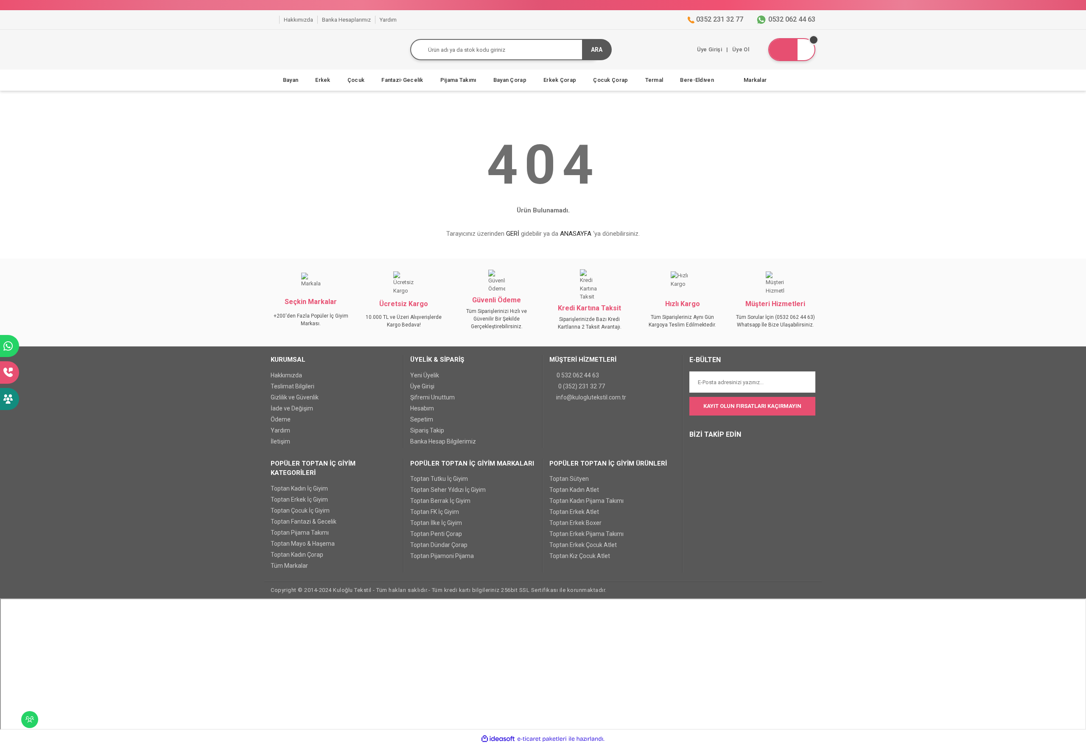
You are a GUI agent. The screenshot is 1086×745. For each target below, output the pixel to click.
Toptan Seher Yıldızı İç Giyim (448, 489)
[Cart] (791, 49)
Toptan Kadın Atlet (574, 489)
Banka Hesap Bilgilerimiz (443, 441)
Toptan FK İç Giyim (434, 511)
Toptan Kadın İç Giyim (299, 488)
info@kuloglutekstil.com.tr (591, 397)
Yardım (280, 430)
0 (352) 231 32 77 (581, 386)
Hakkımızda (286, 375)
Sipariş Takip (427, 430)
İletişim (280, 441)
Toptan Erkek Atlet (574, 511)
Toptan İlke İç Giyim (436, 522)
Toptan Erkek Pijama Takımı (586, 533)
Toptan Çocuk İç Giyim (300, 510)
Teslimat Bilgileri (292, 386)
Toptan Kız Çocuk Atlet (579, 555)
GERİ (512, 233)
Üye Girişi (422, 386)
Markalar (755, 80)
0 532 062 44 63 (578, 375)
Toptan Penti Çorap (436, 533)
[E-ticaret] (542, 738)
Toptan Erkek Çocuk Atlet (583, 544)
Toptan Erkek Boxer (575, 522)
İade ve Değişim (292, 408)
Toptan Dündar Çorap (438, 544)
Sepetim (421, 419)
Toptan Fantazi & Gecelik (303, 521)
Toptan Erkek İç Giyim (299, 499)
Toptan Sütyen (569, 478)
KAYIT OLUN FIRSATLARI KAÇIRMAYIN (752, 406)
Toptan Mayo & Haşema (303, 543)
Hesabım (422, 408)
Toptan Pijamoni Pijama (442, 555)
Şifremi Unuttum (432, 397)
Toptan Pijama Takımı (300, 532)
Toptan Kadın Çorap (297, 554)
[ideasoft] (498, 738)
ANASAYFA (575, 233)
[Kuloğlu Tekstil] (273, 20)
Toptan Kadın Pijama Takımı (586, 500)
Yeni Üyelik (424, 375)
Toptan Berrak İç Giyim (440, 500)
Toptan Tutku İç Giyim (439, 478)
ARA (596, 49)
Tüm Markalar (289, 565)
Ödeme (281, 419)
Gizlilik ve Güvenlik (295, 397)
